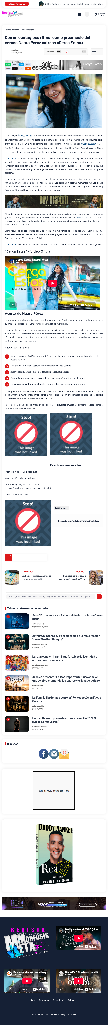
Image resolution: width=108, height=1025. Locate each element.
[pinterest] (43, 557)
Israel (33, 1000)
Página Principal (12, 30)
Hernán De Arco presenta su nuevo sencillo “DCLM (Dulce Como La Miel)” (64, 719)
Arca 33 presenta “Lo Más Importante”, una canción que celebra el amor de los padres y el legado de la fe (54, 358)
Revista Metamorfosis (48, 1014)
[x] (22, 557)
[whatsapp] (36, 557)
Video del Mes (59, 1000)
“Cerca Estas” (82, 217)
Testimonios (44, 1000)
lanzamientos (28, 30)
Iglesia (71, 1000)
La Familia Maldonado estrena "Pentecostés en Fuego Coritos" (41, 365)
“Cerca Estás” (25, 135)
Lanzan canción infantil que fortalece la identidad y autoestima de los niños (48, 384)
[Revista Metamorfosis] (12, 16)
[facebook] (15, 557)
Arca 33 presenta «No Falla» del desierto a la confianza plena (40, 372)
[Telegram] (29, 557)
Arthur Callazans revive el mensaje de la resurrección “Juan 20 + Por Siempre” (48, 378)
